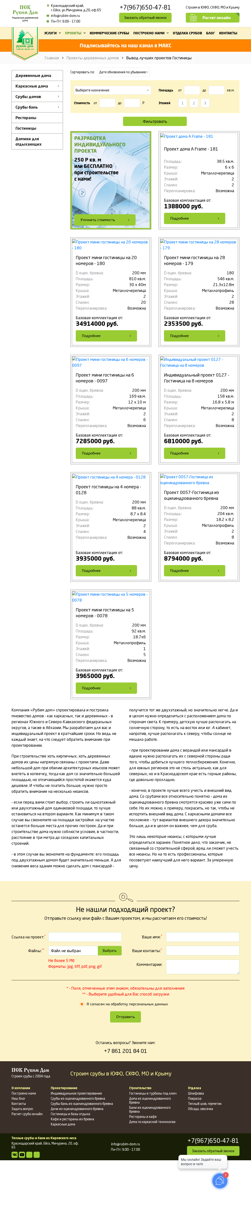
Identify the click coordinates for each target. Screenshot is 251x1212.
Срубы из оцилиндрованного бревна (78, 1098)
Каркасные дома (31, 86)
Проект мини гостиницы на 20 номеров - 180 (106, 260)
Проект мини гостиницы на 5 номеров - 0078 (105, 612)
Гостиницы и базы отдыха (70, 1114)
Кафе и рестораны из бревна (72, 1119)
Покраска (194, 1098)
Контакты (19, 1104)
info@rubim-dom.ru (65, 15)
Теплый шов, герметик (205, 1104)
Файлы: (36, 950)
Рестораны (25, 117)
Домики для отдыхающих (28, 141)
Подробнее (179, 218)
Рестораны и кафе (143, 1117)
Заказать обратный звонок (145, 17)
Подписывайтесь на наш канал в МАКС (125, 45)
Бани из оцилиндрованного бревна (150, 1109)
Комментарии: (149, 964)
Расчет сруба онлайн (27, 1114)
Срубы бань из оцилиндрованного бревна (82, 1104)
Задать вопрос (22, 1109)
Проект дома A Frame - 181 (191, 149)
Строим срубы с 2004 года (31, 1073)
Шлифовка (196, 1093)
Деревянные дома (33, 75)
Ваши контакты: (147, 950)
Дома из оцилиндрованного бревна (150, 1100)
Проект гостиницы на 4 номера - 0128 (108, 489)
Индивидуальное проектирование (76, 1093)
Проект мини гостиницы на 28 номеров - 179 (194, 260)
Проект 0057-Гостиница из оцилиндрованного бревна (191, 495)
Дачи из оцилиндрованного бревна (77, 1109)
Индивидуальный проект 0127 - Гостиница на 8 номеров (196, 377)
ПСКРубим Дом (25, 13)
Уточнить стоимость (97, 219)
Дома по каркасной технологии (152, 1122)
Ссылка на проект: (29, 936)
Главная (52, 57)
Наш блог (18, 1098)
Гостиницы (25, 128)
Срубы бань (26, 107)
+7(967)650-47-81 (145, 7)
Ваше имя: (152, 936)
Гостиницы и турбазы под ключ (152, 1093)
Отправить (125, 1016)
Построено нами (24, 1093)
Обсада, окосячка (200, 1109)
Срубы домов (28, 96)
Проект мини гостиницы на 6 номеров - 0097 (105, 377)
